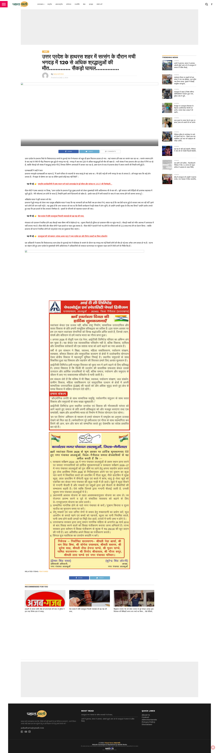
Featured (43, 571)
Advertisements (149, 719)
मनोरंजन (68, 4)
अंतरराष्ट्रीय (59, 4)
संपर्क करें (99, 4)
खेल (84, 4)
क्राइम (91, 4)
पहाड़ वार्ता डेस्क (59, 74)
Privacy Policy (148, 722)
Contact (145, 717)
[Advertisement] (109, 27)
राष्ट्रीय (49, 4)
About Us (146, 715)
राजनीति (77, 4)
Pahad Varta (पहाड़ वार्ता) (112, 743)
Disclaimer (147, 724)
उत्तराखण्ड (40, 4)
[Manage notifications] (213, 747)
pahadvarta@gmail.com (32, 728)
